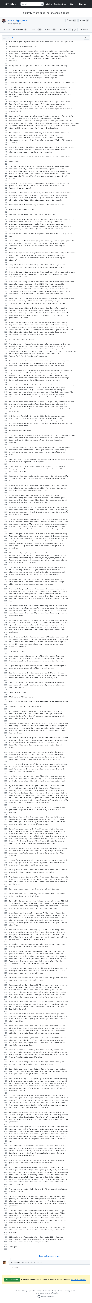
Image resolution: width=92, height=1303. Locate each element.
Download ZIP (84, 29)
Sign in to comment (78, 1279)
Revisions (21, 29)
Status (39, 1291)
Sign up (82, 4)
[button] (73, 29)
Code (8, 29)
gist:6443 (23, 20)
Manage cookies (70, 1291)
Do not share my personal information (46, 1293)
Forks (51, 29)
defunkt (11, 20)
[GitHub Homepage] (38, 1296)
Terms (18, 1291)
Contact (60, 1291)
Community (46, 1291)
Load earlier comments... (49, 1256)
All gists (49, 4)
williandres (15, 1262)
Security (32, 1291)
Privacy (24, 1291)
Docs (54, 1291)
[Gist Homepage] (12, 4)
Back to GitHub (60, 4)
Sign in (73, 4)
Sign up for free (12, 1280)
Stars (36, 29)
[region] (46, 645)
